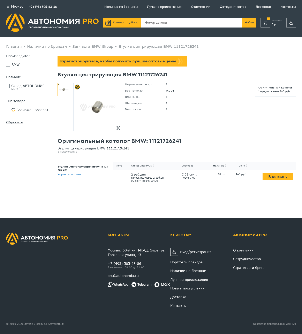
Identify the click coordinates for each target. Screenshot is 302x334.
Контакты (288, 7)
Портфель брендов (186, 262)
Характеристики (69, 174)
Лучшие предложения (164, 7)
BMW (16, 65)
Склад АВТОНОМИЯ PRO (28, 87)
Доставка (263, 7)
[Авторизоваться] (291, 23)
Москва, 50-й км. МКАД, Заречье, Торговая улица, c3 (137, 252)
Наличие (218, 166)
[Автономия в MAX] (162, 284)
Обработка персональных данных (274, 323)
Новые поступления (187, 288)
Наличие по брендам (121, 7)
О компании (200, 7)
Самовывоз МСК (141, 166)
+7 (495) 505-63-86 (43, 7)
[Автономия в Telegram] (141, 284)
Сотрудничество (233, 7)
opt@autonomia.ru (123, 276)
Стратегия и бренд (249, 268)
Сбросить (14, 122)
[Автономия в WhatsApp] (118, 284)
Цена (242, 166)
